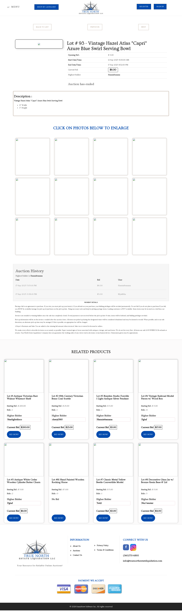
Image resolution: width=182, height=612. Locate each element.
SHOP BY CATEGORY (46, 7)
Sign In (160, 7)
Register (143, 7)
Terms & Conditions (105, 550)
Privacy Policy (102, 545)
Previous (94, 27)
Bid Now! (14, 434)
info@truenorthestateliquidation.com (142, 560)
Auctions (76, 551)
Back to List (42, 27)
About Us (77, 546)
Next (143, 27)
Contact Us (77, 555)
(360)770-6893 (131, 555)
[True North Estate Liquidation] (91, 8)
